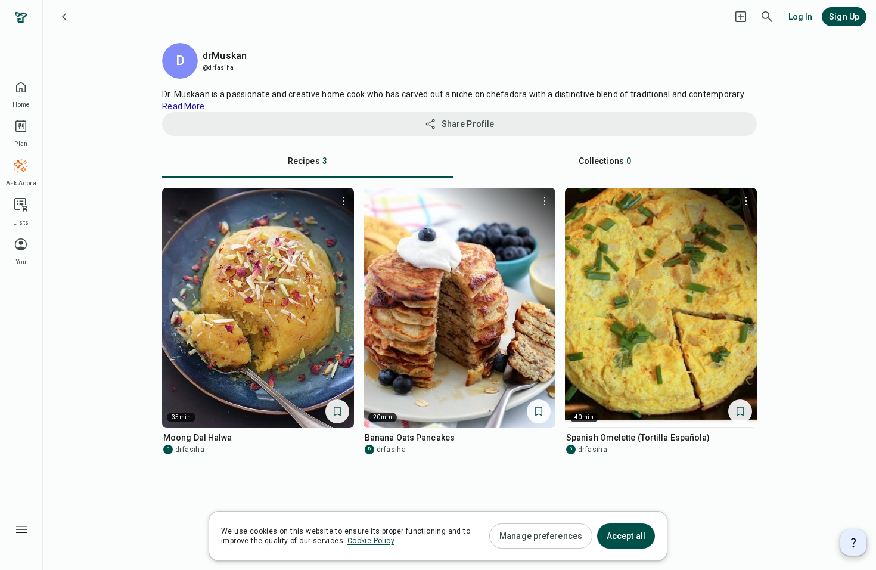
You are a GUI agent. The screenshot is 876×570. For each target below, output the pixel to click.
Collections (605, 161)
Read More (183, 106)
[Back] (64, 17)
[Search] (767, 17)
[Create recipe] (741, 17)
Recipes (307, 161)
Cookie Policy (370, 541)
